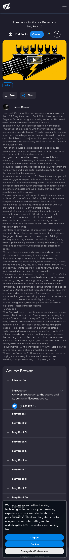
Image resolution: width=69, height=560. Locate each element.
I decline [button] (34, 544)
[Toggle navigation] (63, 6)
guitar (8, 85)
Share (31, 95)
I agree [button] (34, 537)
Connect (37, 34)
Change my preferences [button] (34, 551)
